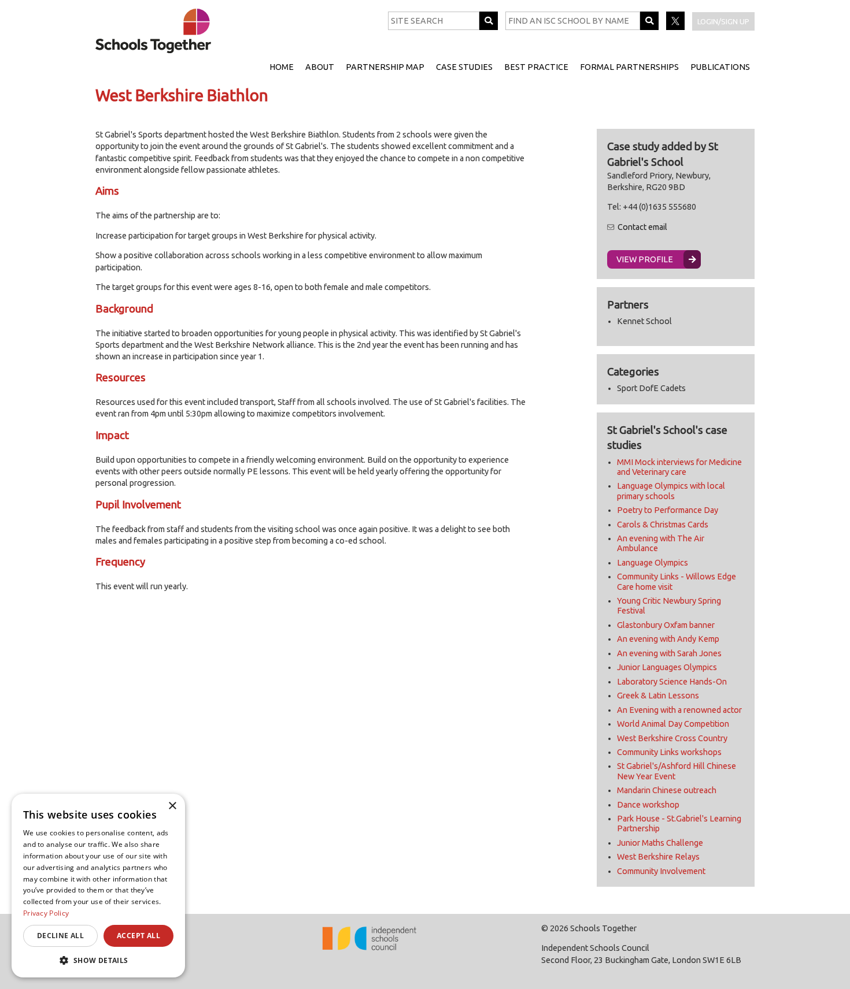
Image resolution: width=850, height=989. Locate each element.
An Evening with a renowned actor (679, 710)
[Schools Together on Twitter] (676, 27)
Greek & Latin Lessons (658, 695)
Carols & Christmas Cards (662, 524)
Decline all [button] (60, 935)
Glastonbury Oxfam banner (666, 625)
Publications (720, 67)
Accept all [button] (138, 935)
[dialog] (98, 885)
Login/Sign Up (723, 21)
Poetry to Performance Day (667, 510)
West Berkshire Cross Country (672, 738)
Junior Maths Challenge (660, 842)
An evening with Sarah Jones (669, 653)
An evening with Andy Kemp (668, 639)
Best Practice (536, 67)
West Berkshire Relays (658, 856)
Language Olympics (652, 562)
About (319, 67)
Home (281, 67)
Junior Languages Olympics (667, 667)
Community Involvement (661, 871)
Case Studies (464, 67)
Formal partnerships (629, 67)
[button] (98, 960)
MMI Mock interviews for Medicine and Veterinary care (679, 467)
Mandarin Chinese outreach (666, 790)
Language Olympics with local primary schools (671, 490)
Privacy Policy (46, 913)
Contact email (642, 227)
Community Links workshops (669, 752)
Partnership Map (385, 67)
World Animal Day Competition (673, 723)
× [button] (172, 806)
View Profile (644, 259)
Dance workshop (648, 804)
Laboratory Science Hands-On (672, 681)
